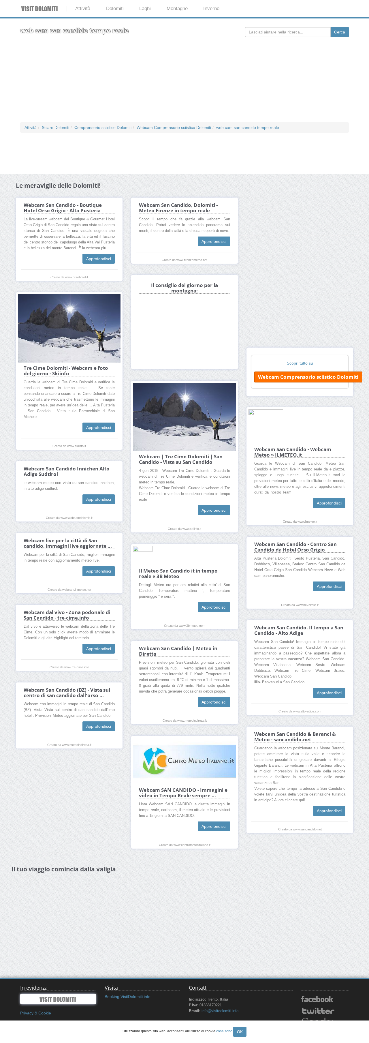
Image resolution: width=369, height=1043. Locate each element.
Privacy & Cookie (35, 1013)
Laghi (145, 8)
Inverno (211, 8)
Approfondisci (98, 258)
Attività (82, 8)
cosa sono (224, 1031)
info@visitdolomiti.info (220, 1011)
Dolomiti (115, 8)
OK (240, 1031)
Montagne (177, 8)
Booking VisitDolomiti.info (127, 996)
